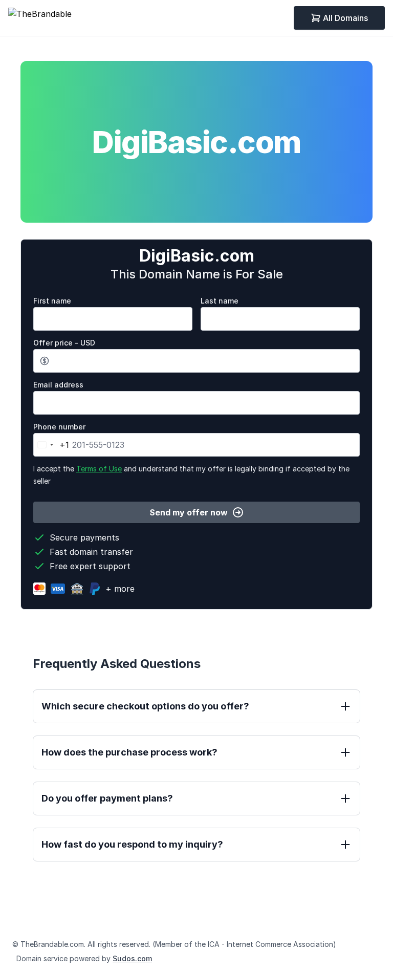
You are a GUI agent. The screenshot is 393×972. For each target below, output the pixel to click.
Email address (58, 384)
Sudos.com (132, 958)
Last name (219, 300)
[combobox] (51, 445)
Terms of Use (99, 468)
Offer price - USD (64, 342)
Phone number (59, 426)
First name (52, 300)
